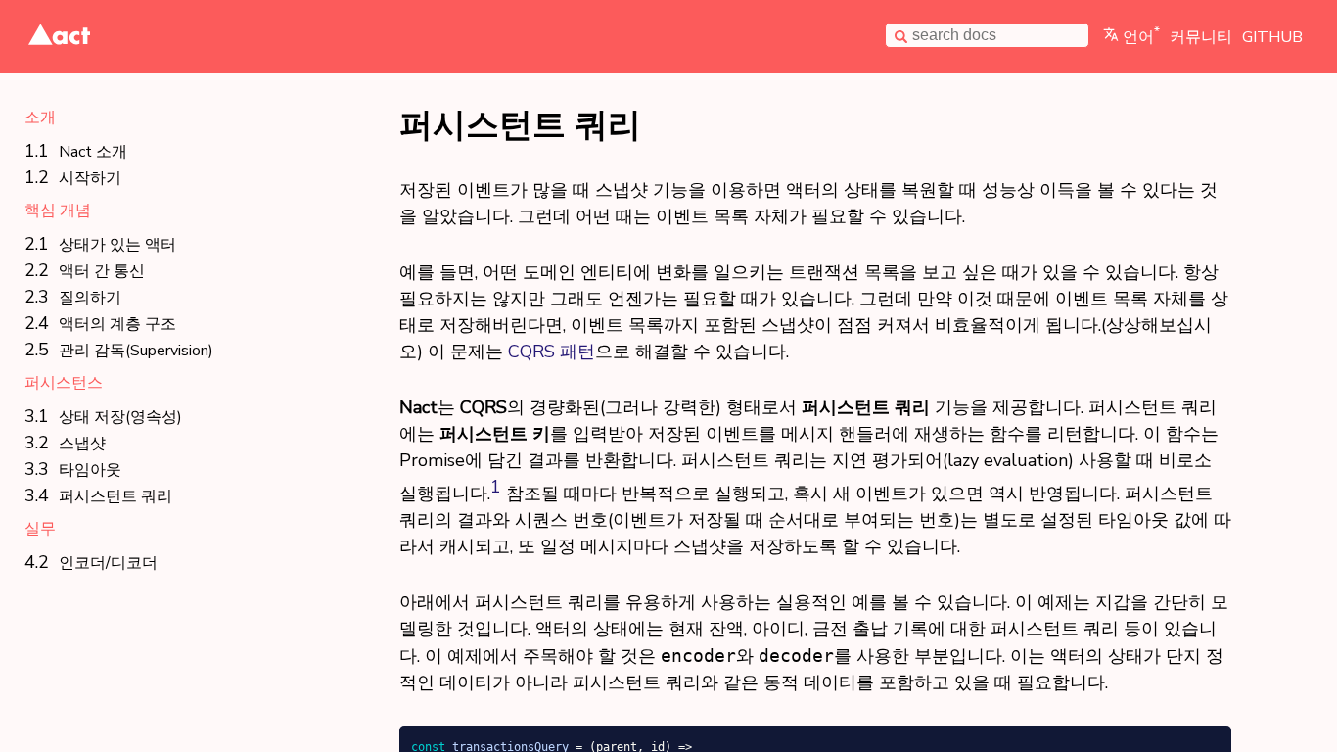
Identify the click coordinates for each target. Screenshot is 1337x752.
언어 (1141, 37)
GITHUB (1272, 37)
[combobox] (987, 36)
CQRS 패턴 (551, 351)
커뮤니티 (1201, 37)
